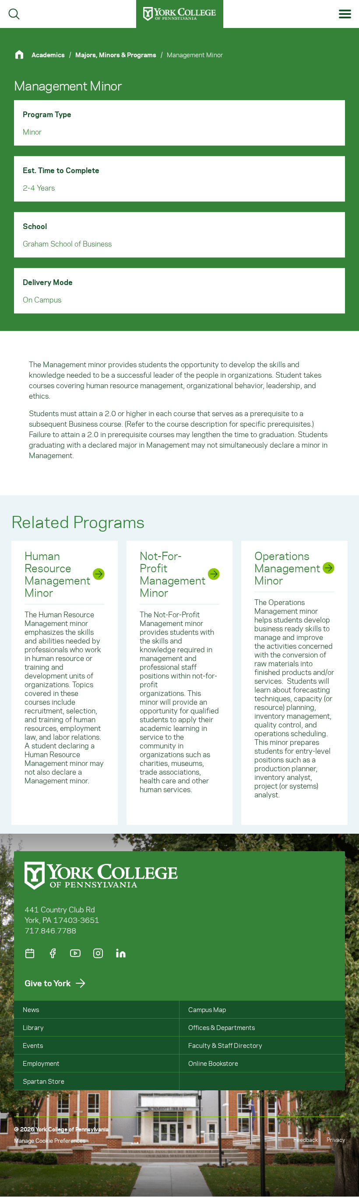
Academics (48, 54)
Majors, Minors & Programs (115, 54)
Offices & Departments (221, 1027)
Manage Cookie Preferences (49, 1140)
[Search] (14, 14)
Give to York (48, 983)
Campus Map (207, 1009)
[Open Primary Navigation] (345, 14)
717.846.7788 (50, 930)
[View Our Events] (30, 953)
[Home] (23, 54)
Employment (41, 1063)
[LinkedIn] (121, 953)
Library (33, 1027)
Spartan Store (43, 1081)
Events (33, 1045)
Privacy (336, 1139)
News (31, 1009)
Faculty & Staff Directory (225, 1045)
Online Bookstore (213, 1063)
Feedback (305, 1139)
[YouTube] (75, 953)
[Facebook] (52, 953)
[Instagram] (98, 953)
